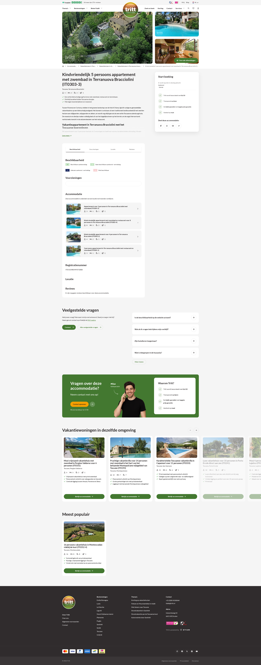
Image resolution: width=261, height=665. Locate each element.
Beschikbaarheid (75, 149)
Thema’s (65, 8)
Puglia (99, 621)
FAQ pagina (91, 320)
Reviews (132, 149)
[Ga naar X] (187, 651)
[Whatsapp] (92, 404)
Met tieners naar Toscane (140, 607)
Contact (169, 8)
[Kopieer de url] (178, 125)
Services (179, 8)
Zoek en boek (149, 8)
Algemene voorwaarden (70, 622)
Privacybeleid (184, 661)
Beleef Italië (95, 8)
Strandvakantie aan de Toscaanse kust (144, 614)
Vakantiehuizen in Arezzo (106, 66)
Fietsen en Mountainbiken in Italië (143, 604)
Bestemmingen (79, 8)
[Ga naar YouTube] (197, 651)
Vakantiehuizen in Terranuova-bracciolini (129, 66)
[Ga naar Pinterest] (192, 651)
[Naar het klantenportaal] (198, 8)
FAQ (183, 2)
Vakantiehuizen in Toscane (88, 66)
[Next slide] (196, 430)
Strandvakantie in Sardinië (140, 611)
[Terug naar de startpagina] (130, 10)
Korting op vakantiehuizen (140, 600)
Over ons (65, 618)
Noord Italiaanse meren (105, 614)
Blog (187, 2)
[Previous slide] (190, 430)
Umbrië (99, 635)
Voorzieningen (94, 149)
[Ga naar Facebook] (182, 651)
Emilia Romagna (102, 600)
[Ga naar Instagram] (177, 651)
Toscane (99, 631)
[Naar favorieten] (193, 8)
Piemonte (100, 617)
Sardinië (99, 624)
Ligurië (99, 611)
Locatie (113, 149)
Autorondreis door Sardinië (140, 617)
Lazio (98, 604)
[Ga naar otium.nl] (185, 630)
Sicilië (99, 628)
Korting (160, 8)
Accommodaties (72, 66)
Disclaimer (195, 661)
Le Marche (100, 607)
